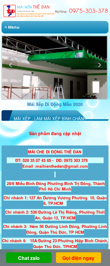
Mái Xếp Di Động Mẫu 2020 (55, 104)
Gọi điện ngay (78, 257)
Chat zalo (29, 257)
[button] (99, 64)
